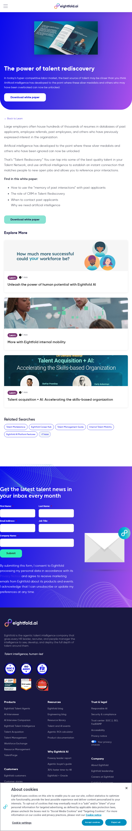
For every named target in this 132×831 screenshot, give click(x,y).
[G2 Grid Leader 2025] (26, 685)
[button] (45, 434)
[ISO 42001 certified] (26, 669)
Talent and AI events (59, 726)
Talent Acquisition (14, 731)
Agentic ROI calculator (60, 731)
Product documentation (61, 737)
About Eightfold (99, 765)
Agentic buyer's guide (60, 764)
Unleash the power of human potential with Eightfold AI (52, 284)
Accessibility (98, 730)
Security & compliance (103, 714)
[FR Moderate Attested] (42, 669)
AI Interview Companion (17, 720)
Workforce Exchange (15, 743)
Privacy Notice (10, 576)
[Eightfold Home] (66, 6)
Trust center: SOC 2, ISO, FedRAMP (104, 722)
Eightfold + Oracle (58, 775)
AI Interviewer (11, 714)
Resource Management (17, 749)
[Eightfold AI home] (20, 622)
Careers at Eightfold (102, 776)
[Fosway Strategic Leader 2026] (10, 685)
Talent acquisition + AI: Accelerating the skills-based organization (60, 399)
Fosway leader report (59, 758)
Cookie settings (21, 822)
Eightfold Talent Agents (17, 708)
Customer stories (13, 781)
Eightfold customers (15, 775)
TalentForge (10, 755)
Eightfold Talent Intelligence (19, 726)
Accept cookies (92, 822)
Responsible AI (99, 708)
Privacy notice (99, 736)
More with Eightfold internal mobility (36, 342)
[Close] (126, 788)
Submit (11, 553)
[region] (66, 807)
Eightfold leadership (102, 771)
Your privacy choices (101, 743)
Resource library (57, 720)
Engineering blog (57, 714)
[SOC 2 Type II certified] (10, 669)
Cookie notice (93, 815)
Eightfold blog (55, 708)
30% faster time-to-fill (60, 769)
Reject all (115, 822)
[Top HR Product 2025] (42, 685)
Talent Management (15, 737)
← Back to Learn (13, 118)
